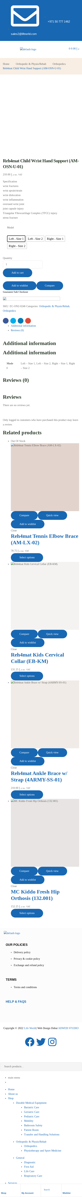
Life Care (29, 1171)
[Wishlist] (64, 1188)
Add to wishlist (19, 285)
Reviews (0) (17, 330)
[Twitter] (41, 1042)
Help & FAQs (16, 1001)
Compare (50, 285)
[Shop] (3, 1188)
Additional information (23, 325)
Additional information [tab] (29, 343)
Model (10, 227)
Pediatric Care (31, 1116)
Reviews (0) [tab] (16, 380)
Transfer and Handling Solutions (41, 1134)
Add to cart (17, 272)
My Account (28, 1193)
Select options (27, 557)
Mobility (28, 1120)
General (20, 1157)
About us (13, 1094)
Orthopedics (59, 64)
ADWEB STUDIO (68, 1028)
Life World (29, 1028)
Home (6, 64)
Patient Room (31, 1130)
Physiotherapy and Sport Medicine (42, 1150)
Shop (3, 1193)
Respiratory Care (33, 1175)
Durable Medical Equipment (31, 1102)
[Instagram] (52, 1042)
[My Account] (23, 1188)
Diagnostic (29, 1162)
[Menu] (4, 49)
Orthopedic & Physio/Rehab (31, 64)
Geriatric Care (31, 1112)
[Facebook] (30, 1042)
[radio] (16, 239)
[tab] (45, 326)
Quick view (52, 515)
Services (12, 1183)
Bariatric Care (31, 1107)
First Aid (29, 1166)
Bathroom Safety (33, 1125)
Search (76, 1066)
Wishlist (67, 1193)
